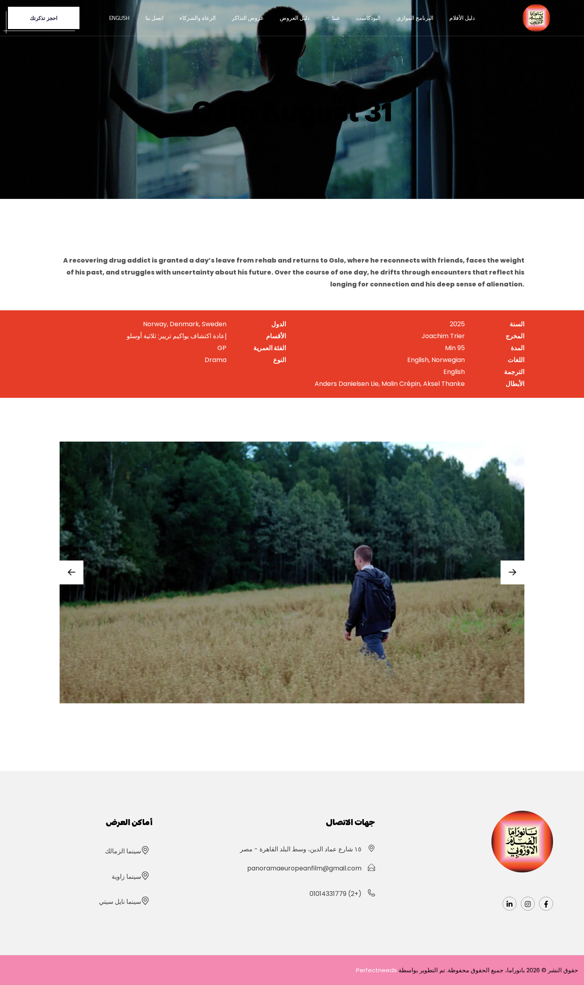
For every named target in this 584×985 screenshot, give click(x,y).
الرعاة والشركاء (198, 18)
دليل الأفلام (462, 18)
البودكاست (368, 18)
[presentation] (512, 572)
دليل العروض (294, 18)
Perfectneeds (376, 970)
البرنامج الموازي (414, 18)
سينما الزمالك (123, 851)
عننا (336, 18)
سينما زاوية (126, 876)
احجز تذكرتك (44, 18)
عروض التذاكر (248, 18)
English (119, 18)
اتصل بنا (154, 18)
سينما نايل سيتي (120, 901)
